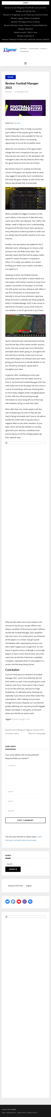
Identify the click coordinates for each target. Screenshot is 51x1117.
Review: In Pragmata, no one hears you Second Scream (25, 15)
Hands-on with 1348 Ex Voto (25, 32)
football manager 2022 (20, 719)
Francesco (8, 92)
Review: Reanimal (25, 29)
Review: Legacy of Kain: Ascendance (25, 18)
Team (3, 1112)
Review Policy (11, 1112)
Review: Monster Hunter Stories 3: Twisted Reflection (25, 25)
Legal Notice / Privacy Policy (27, 1112)
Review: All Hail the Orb (25, 11)
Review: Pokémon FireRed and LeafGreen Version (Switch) (25, 39)
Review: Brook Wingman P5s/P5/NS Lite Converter (25, 7)
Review (10, 77)
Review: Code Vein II (25, 36)
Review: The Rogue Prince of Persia (25, 22)
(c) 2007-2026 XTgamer (9, 1109)
